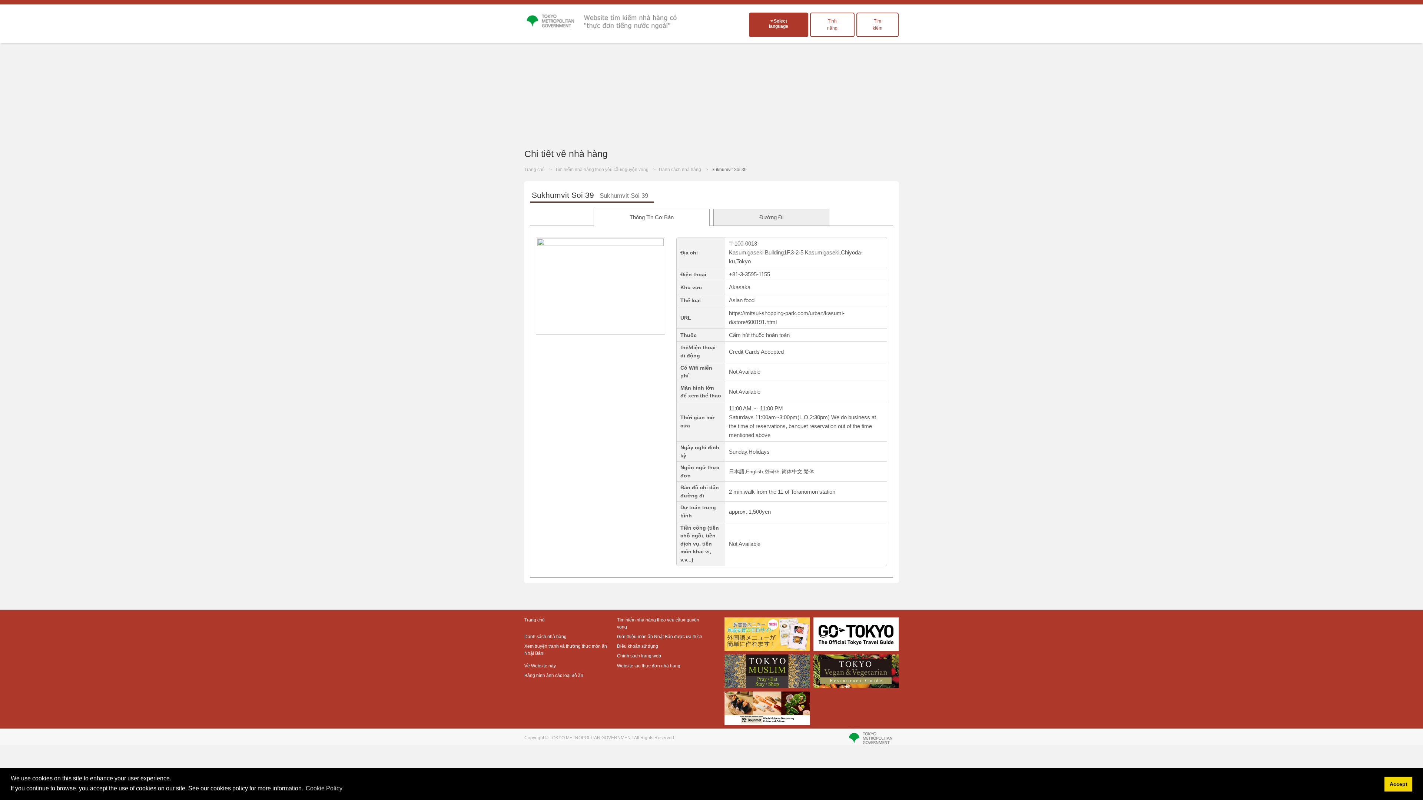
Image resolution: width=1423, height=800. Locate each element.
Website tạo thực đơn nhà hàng (648, 666)
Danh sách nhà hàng (680, 169)
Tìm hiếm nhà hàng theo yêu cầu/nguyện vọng (602, 169)
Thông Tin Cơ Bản (652, 217)
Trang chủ (534, 169)
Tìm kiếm (877, 25)
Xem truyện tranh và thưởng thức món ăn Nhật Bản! (565, 650)
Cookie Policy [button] (324, 788)
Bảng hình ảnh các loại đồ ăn (553, 675)
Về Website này (540, 666)
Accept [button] (1398, 784)
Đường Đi (771, 217)
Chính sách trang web (639, 656)
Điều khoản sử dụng (637, 646)
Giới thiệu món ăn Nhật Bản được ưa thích (659, 636)
